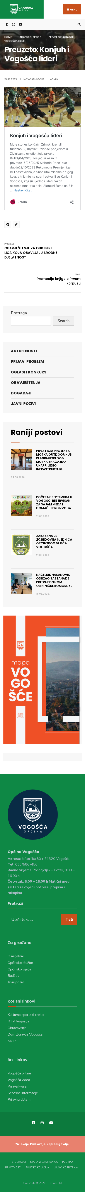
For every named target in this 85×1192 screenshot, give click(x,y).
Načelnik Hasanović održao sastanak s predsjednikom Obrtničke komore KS (54, 580)
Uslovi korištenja (65, 1167)
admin (54, 79)
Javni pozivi (23, 403)
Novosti (26, 37)
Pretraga (19, 313)
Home (8, 37)
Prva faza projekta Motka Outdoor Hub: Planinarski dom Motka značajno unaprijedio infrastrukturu (54, 460)
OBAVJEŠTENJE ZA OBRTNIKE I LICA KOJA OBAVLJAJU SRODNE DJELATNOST (30, 251)
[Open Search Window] (78, 24)
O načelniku (16, 956)
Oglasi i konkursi (29, 372)
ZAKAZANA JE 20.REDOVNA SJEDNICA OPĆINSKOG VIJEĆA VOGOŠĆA (54, 541)
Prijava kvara (17, 1086)
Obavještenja (26, 382)
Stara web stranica (44, 1162)
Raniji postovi (37, 432)
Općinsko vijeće (19, 969)
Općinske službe (20, 962)
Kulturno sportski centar (26, 1014)
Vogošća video (19, 1079)
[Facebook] (8, 225)
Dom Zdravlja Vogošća (25, 1034)
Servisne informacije (23, 1093)
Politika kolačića (37, 1167)
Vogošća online (19, 1073)
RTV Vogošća (18, 1021)
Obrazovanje (17, 1027)
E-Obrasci (19, 1162)
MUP (12, 1041)
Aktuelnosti (24, 351)
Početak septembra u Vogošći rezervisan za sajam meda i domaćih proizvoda (54, 502)
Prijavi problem (27, 361)
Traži (69, 919)
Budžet (13, 975)
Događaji (21, 393)
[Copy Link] (17, 225)
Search (64, 320)
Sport (37, 37)
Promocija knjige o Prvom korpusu (59, 279)
